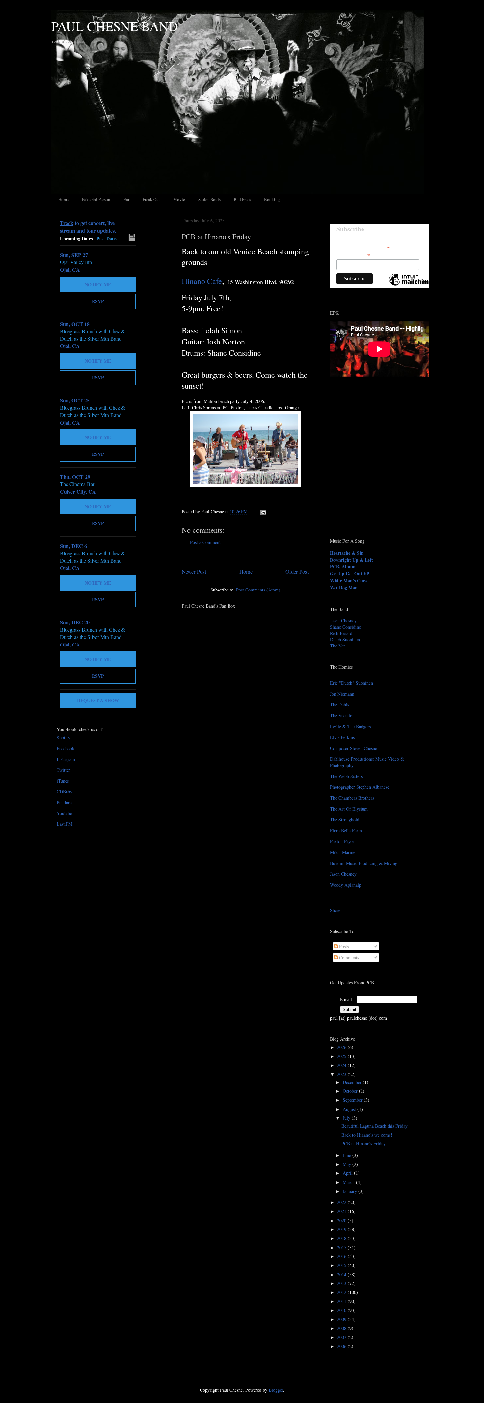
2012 (342, 1292)
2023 (342, 1074)
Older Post (297, 571)
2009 (342, 1319)
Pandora (64, 802)
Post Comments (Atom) (258, 590)
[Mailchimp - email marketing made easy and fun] (410, 285)
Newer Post (194, 571)
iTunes (63, 781)
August (350, 1109)
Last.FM (64, 824)
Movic (179, 199)
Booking (272, 199)
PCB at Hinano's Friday (216, 236)
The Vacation (342, 715)
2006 (342, 1346)
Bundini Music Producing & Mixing (363, 863)
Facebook (65, 748)
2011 (342, 1301)
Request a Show (98, 700)
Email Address (353, 255)
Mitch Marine (342, 852)
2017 (342, 1247)
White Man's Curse (349, 580)
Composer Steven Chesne (353, 748)
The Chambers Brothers (352, 798)
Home (63, 199)
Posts (343, 946)
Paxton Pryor (342, 841)
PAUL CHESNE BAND (114, 26)
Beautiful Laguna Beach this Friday (374, 1126)
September (353, 1100)
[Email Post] (262, 512)
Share (335, 910)
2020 (342, 1220)
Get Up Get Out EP (349, 573)
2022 (342, 1202)
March (349, 1182)
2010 (342, 1310)
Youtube (64, 813)
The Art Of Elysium (349, 809)
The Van (338, 646)
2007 (342, 1337)
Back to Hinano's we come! (366, 1135)
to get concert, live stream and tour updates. (88, 226)
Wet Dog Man (344, 587)
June (347, 1155)
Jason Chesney (343, 621)
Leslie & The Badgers (350, 726)
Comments (348, 957)
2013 (342, 1283)
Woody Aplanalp (345, 885)
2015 (342, 1265)
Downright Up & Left (351, 559)
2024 (342, 1065)
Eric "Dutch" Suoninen (351, 683)
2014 (342, 1274)
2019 (342, 1229)
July (347, 1118)
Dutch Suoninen (345, 639)
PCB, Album (343, 566)
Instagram (66, 759)
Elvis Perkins (342, 737)
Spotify (63, 737)
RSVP (98, 301)
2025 (342, 1056)
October (351, 1091)
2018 (342, 1238)
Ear (126, 199)
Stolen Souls (209, 199)
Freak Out (151, 199)
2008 (342, 1328)
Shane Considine (345, 627)
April (348, 1173)
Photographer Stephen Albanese (359, 787)
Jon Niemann (342, 694)
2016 (342, 1256)
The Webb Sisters (346, 776)
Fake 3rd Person (96, 199)
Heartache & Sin (346, 552)
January (350, 1191)
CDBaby (64, 791)
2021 (342, 1211)
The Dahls (339, 705)
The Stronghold (344, 819)
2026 (342, 1047)
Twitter (63, 770)
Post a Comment (205, 542)
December (353, 1082)
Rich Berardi (342, 633)
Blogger (276, 1390)
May (347, 1164)
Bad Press (242, 199)
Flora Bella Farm (346, 830)
